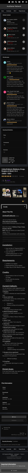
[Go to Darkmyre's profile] (5, 28)
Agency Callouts (11, 48)
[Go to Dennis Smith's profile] (5, 103)
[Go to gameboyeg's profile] (5, 77)
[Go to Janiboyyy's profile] (5, 92)
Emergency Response (12, 28)
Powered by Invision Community (14, 458)
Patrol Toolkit (12, 34)
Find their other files (10, 181)
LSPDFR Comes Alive (12, 41)
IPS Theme (4, 454)
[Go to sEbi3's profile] (3, 180)
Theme (22, 454)
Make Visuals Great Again (13, 91)
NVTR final (11, 159)
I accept (14, 470)
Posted (17, 63)
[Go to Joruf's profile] (5, 120)
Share (14, 417)
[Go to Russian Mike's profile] (5, 20)
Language (16, 454)
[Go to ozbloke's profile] (5, 62)
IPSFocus (11, 454)
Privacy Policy (14, 455)
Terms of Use (22, 466)
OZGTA (8, 61)
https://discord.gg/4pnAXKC (9, 221)
